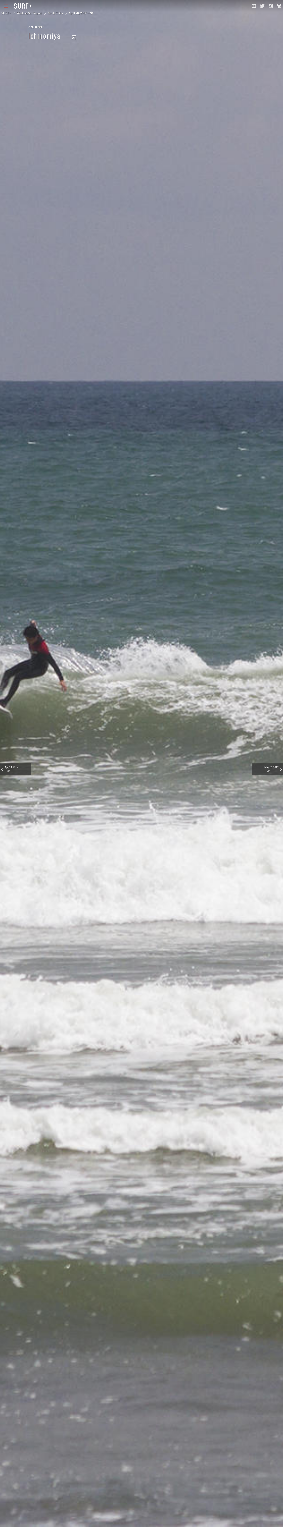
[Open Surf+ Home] (24, 6)
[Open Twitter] (262, 6)
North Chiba (55, 13)
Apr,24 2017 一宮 (11, 769)
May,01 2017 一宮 (271, 769)
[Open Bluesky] (279, 6)
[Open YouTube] (253, 6)
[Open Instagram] (270, 6)
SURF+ (6, 13)
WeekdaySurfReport (29, 13)
